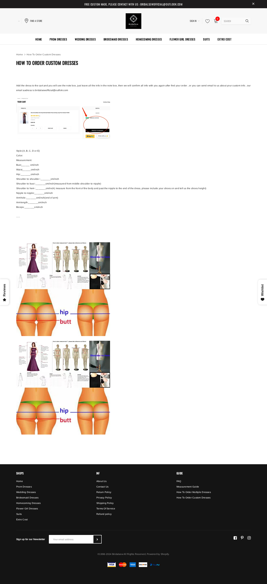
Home (19, 54)
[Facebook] (235, 537)
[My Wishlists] (206, 21)
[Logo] (133, 20)
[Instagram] (249, 537)
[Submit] (97, 539)
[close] (253, 4)
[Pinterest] (242, 537)
